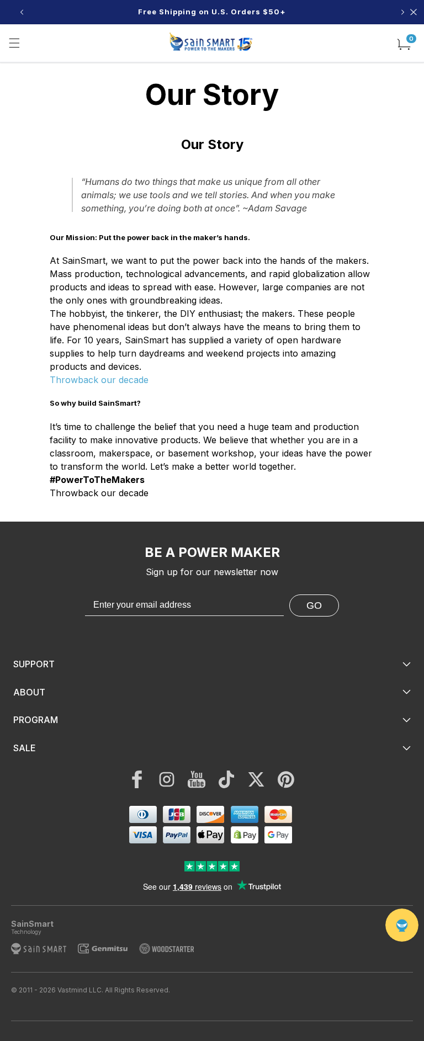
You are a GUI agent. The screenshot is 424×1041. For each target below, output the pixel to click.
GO (314, 605)
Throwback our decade (99, 379)
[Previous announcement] (21, 12)
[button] (14, 43)
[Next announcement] (402, 12)
